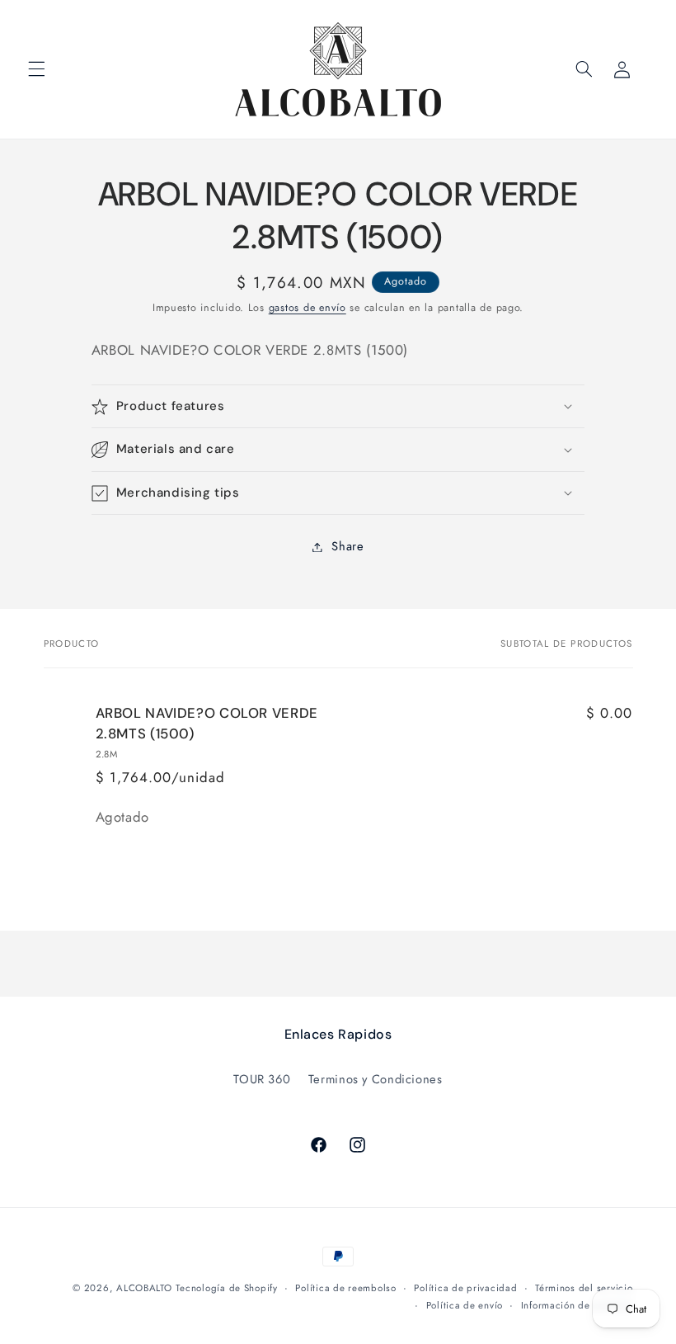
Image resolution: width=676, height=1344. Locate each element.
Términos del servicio (583, 1287)
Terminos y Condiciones (375, 1079)
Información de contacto (577, 1305)
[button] (36, 69)
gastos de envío (307, 307)
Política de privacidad (465, 1287)
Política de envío (465, 1305)
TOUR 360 (261, 1079)
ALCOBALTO (144, 1287)
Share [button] (347, 546)
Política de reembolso (345, 1287)
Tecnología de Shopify (226, 1287)
